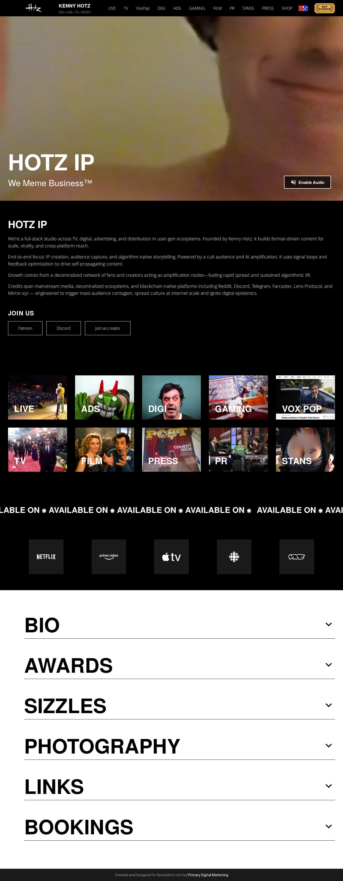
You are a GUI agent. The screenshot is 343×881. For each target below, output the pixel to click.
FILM (217, 8)
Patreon (25, 328)
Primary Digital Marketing (208, 875)
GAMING (197, 8)
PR (232, 8)
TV (126, 8)
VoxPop (143, 8)
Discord (64, 328)
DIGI (161, 8)
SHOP (287, 8)
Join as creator (107, 328)
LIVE (112, 8)
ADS (177, 8)
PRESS (268, 8)
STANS (248, 8)
